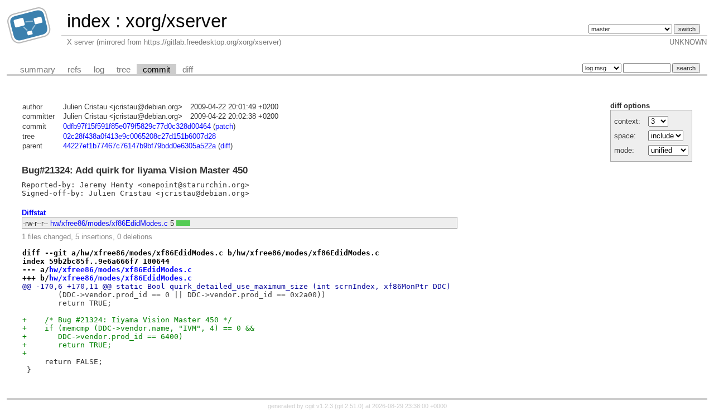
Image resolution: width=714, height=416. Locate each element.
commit (156, 69)
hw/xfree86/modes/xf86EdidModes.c (109, 223)
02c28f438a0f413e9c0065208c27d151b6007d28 (139, 136)
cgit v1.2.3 (319, 406)
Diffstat (34, 213)
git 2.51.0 (349, 406)
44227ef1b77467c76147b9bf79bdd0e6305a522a (139, 146)
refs (74, 69)
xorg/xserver (176, 21)
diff (187, 69)
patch (224, 126)
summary (37, 69)
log (99, 69)
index (88, 21)
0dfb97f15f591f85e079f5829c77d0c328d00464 (137, 126)
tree (124, 69)
